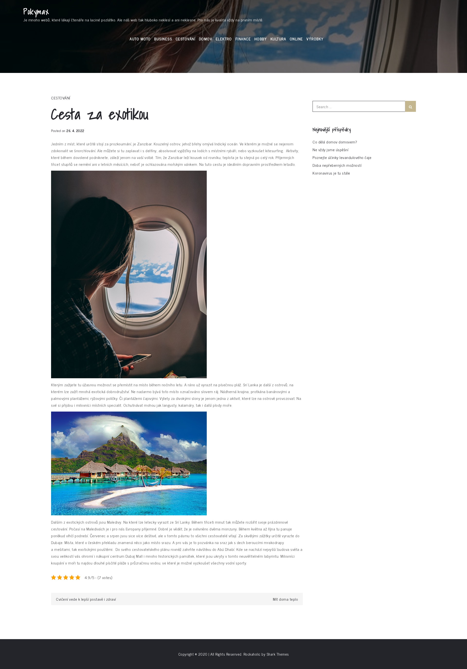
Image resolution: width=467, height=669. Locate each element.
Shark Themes (278, 654)
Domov (205, 39)
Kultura (278, 39)
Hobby (260, 39)
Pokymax (36, 11)
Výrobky (315, 39)
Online (296, 39)
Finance (243, 39)
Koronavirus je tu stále (331, 173)
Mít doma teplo (285, 599)
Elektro (224, 39)
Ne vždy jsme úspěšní (330, 149)
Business (163, 39)
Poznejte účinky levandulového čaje (342, 157)
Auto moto (140, 39)
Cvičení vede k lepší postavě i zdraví (86, 599)
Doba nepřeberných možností (337, 165)
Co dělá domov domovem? (335, 142)
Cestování (186, 39)
